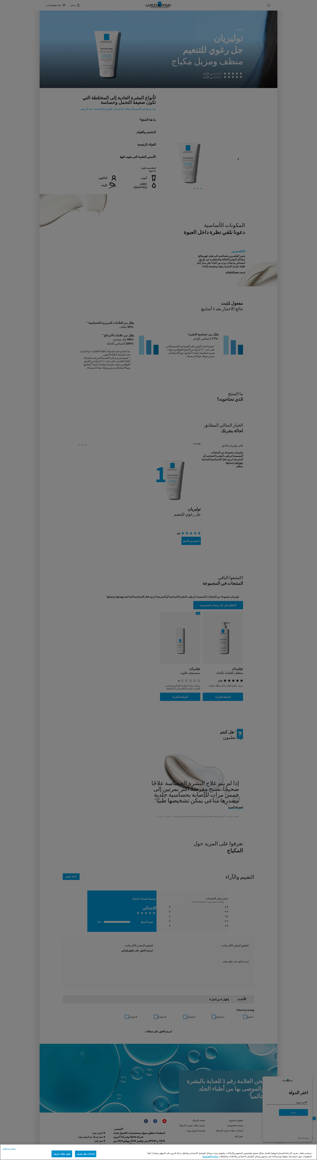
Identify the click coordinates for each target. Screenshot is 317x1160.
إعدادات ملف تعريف (86, 1153)
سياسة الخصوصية (210, 1156)
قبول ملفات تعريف (61, 1153)
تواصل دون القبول (9, 1148)
